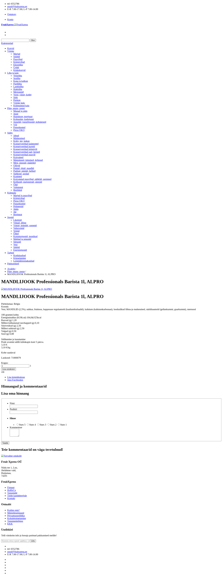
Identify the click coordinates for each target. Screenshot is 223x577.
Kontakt (11, 498)
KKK (10, 524)
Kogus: (4, 363)
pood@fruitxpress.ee (17, 6)
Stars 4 (32, 424)
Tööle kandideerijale (17, 495)
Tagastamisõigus (15, 521)
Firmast (10, 487)
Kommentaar (16, 427)
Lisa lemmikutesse (16, 377)
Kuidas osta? (13, 510)
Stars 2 (53, 424)
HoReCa (11, 490)
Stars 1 (63, 424)
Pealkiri (13, 409)
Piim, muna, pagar (16, 271)
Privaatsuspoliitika (16, 515)
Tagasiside (12, 493)
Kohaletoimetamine (16, 518)
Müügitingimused (15, 513)
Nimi (12, 403)
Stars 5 (22, 424)
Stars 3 (43, 424)
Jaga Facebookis (15, 380)
